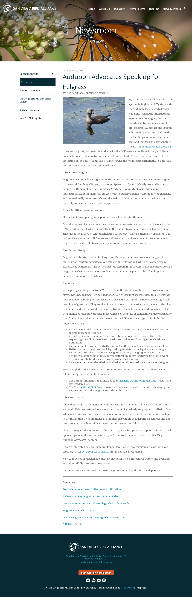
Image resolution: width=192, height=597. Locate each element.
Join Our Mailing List (31, 118)
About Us (104, 8)
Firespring (140, 587)
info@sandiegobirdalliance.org (96, 562)
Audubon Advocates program (154, 146)
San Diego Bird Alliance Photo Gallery (35, 100)
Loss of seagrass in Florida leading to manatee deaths (94, 517)
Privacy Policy (88, 587)
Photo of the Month (30, 90)
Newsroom (26, 82)
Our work (119, 8)
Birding (154, 8)
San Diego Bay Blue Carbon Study (136, 380)
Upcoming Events (29, 74)
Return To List (73, 523)
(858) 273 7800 (92, 559)
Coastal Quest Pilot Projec (89, 387)
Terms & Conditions (109, 587)
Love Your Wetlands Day (96, 451)
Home (91, 8)
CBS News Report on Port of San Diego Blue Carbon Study (96, 503)
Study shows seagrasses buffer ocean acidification (92, 489)
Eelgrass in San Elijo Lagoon (79, 510)
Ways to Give (137, 8)
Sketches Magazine (30, 110)
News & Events (172, 8)
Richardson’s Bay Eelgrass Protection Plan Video (91, 496)
